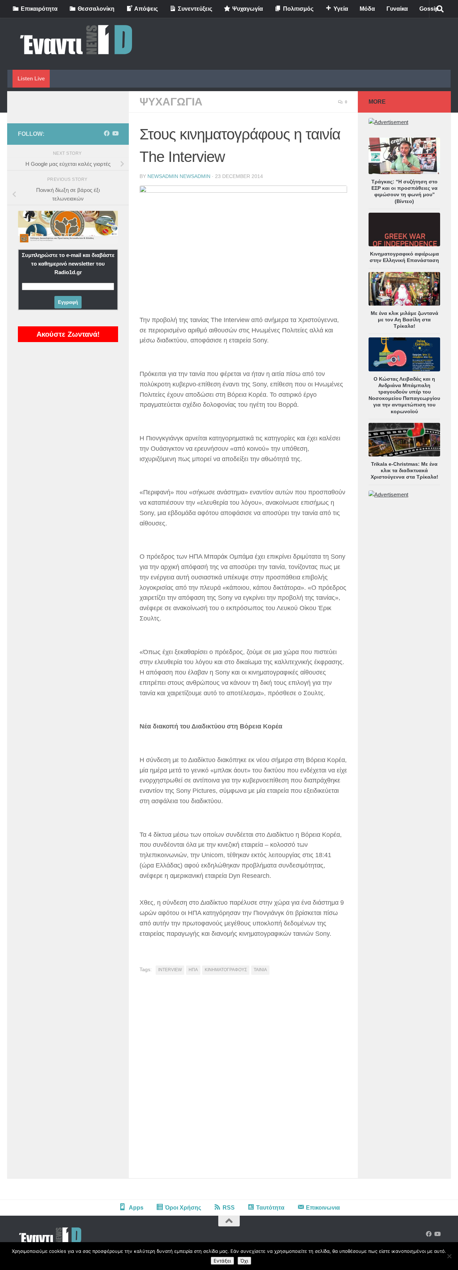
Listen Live (31, 78)
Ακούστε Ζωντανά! (68, 334)
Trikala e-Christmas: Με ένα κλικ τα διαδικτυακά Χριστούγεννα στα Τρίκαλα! (404, 470)
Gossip (429, 9)
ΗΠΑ (193, 969)
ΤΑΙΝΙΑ (260, 969)
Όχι (244, 1261)
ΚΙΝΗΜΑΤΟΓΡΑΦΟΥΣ (226, 969)
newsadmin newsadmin (178, 176)
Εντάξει (222, 1261)
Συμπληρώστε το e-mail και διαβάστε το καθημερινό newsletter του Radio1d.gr (68, 263)
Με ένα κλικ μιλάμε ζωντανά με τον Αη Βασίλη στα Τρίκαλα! (404, 319)
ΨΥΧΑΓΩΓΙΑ (171, 102)
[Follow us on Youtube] (115, 133)
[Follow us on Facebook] (106, 133)
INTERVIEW (170, 969)
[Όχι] (449, 1256)
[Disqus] (243, 1079)
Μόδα (367, 9)
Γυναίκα (397, 9)
